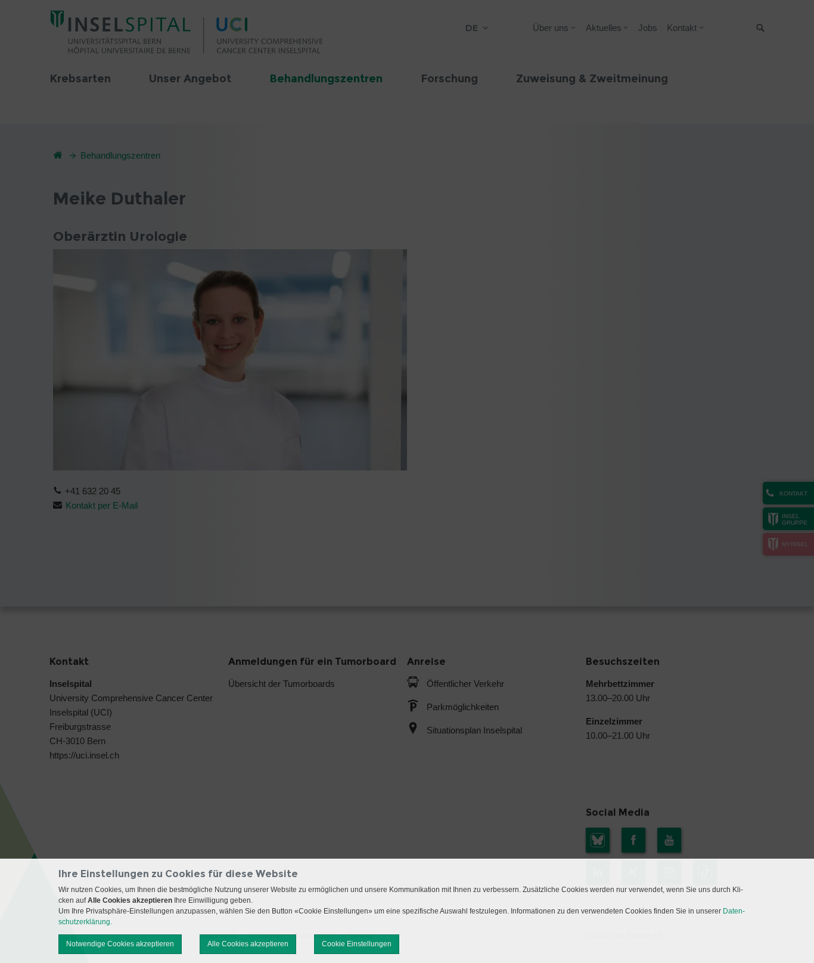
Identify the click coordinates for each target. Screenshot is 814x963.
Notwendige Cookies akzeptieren (120, 944)
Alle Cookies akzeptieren (247, 944)
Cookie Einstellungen (357, 944)
